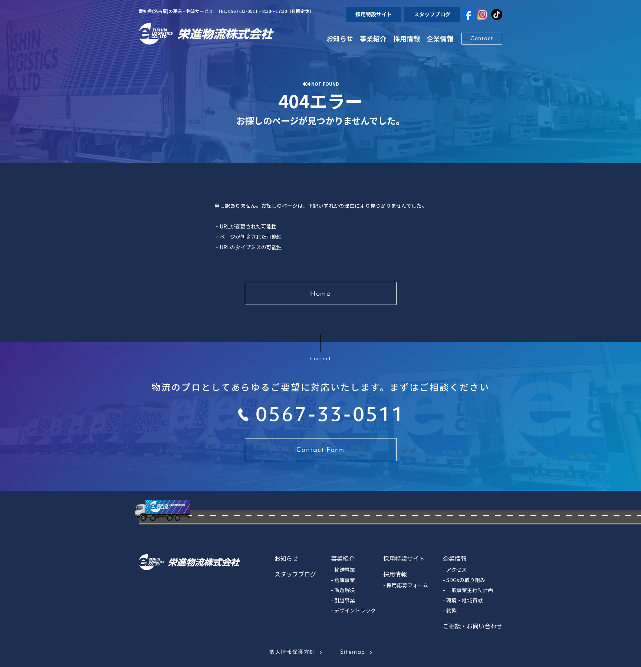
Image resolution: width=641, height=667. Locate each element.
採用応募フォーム (407, 585)
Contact (481, 38)
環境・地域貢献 (464, 600)
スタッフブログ (432, 14)
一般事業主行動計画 (469, 590)
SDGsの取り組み (465, 580)
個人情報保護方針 (292, 652)
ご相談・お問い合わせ (472, 625)
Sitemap (352, 652)
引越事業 (344, 600)
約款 (451, 610)
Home (320, 293)
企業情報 (455, 558)
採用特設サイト (373, 14)
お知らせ (339, 38)
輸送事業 (344, 569)
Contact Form (320, 449)
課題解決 (344, 590)
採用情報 (406, 38)
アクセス (456, 569)
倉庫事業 (344, 580)
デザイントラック (355, 610)
